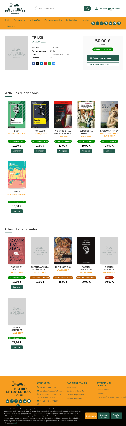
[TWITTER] (106, 23)
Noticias (100, 393)
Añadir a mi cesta (102, 57)
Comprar (17, 151)
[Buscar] (87, 8)
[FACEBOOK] (102, 23)
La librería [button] (34, 20)
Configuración (91, 416)
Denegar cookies (103, 416)
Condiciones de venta (75, 391)
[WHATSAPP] (119, 23)
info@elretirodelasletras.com (52, 391)
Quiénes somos (103, 389)
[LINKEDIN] (110, 23)
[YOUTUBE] (115, 23)
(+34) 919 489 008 (48, 387)
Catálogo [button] (19, 20)
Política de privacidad (75, 394)
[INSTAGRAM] (93, 23)
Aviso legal (71, 387)
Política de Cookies (74, 398)
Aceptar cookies (116, 416)
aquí (15, 423)
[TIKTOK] (97, 23)
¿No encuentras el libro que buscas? (111, 397)
